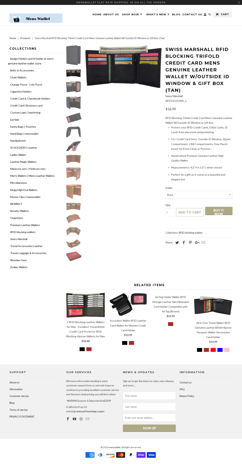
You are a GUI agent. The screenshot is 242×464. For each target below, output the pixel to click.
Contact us (186, 382)
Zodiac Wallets (19, 267)
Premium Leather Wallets (25, 225)
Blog (11, 402)
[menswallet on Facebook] (68, 419)
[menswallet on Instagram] (81, 419)
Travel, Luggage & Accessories (28, 253)
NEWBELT (16, 203)
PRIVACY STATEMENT (22, 416)
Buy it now (218, 212)
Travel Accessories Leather (26, 246)
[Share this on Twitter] (177, 242)
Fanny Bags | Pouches (23, 126)
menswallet (114, 447)
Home (97, 14)
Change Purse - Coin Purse (26, 84)
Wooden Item (18, 260)
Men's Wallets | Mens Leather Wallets (32, 175)
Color (169, 187)
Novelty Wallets (19, 210)
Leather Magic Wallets (23, 161)
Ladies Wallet (18, 154)
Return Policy (187, 396)
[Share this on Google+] (196, 242)
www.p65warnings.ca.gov (90, 411)
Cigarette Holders (21, 91)
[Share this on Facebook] (183, 242)
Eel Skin (14, 119)
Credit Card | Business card (26, 105)
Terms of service (18, 409)
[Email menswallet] (88, 419)
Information (15, 389)
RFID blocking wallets (23, 232)
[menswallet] (35, 15)
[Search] (210, 15)
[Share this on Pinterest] (190, 242)
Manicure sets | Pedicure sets (28, 168)
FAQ (182, 389)
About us (14, 382)
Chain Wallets (18, 77)
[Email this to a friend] (203, 242)
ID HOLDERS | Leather (23, 147)
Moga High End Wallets (23, 189)
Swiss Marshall (18, 239)
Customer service (19, 396)
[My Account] (205, 15)
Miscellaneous (18, 182)
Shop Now (132, 14)
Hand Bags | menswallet (24, 133)
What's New (157, 14)
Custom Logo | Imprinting (25, 112)
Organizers (16, 217)
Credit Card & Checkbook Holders (30, 98)
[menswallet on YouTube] (75, 419)
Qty (167, 205)
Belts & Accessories (22, 70)
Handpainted (18, 140)
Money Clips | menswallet (25, 196)
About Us (111, 14)
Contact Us (192, 14)
